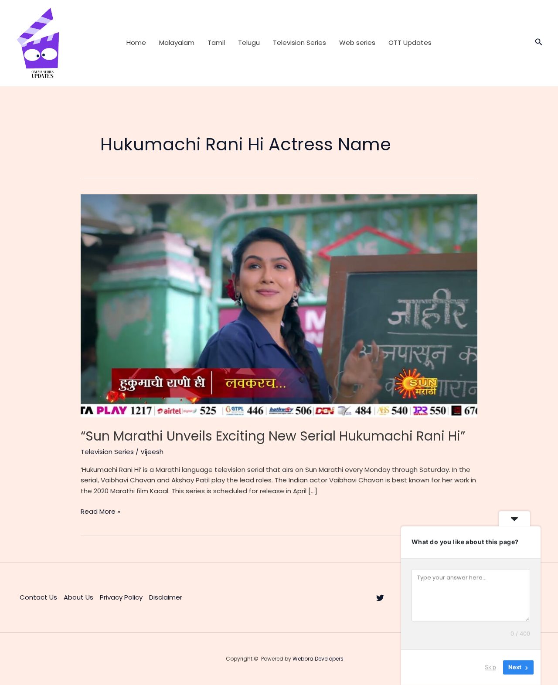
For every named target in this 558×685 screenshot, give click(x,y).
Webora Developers (318, 658)
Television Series (299, 42)
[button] (539, 43)
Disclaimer (165, 597)
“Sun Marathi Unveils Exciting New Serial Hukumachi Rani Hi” (273, 436)
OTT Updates (410, 42)
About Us (78, 597)
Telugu (249, 42)
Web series (357, 42)
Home (136, 42)
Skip (490, 667)
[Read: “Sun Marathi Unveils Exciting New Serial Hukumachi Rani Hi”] (279, 305)
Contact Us (38, 597)
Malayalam (176, 42)
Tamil (216, 42)
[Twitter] (380, 598)
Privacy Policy (121, 597)
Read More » (100, 511)
